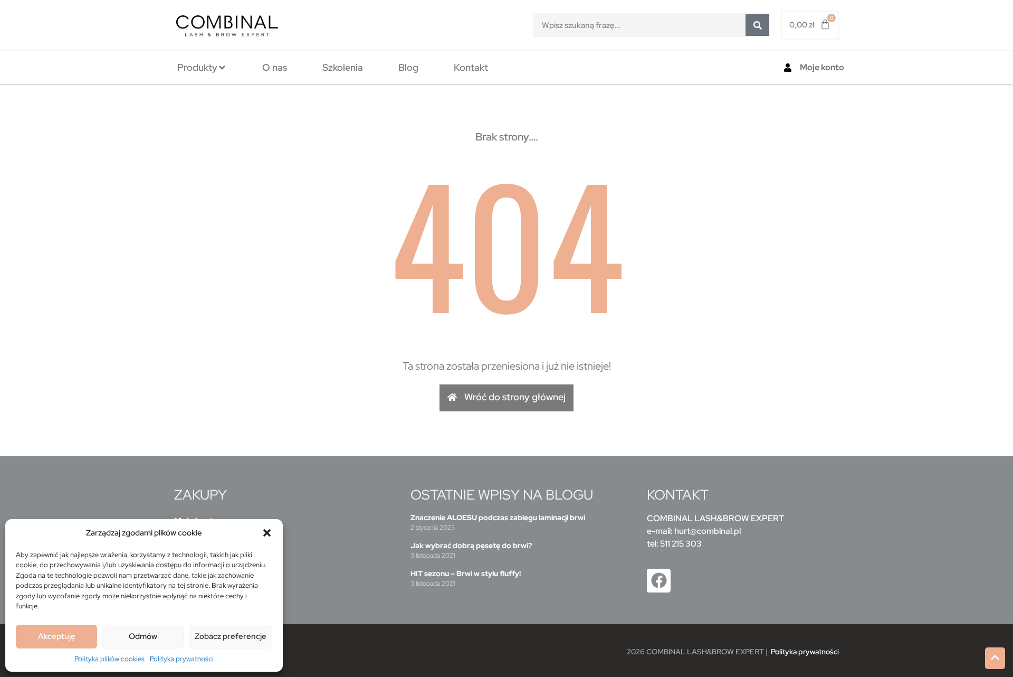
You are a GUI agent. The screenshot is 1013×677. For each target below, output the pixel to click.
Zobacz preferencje (230, 636)
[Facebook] (659, 581)
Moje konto (822, 67)
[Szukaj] (757, 25)
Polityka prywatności (182, 658)
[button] (267, 533)
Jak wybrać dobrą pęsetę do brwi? (471, 545)
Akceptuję (56, 636)
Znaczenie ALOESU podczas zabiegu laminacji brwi (497, 517)
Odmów (143, 636)
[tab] (202, 67)
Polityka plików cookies (109, 658)
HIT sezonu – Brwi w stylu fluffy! (465, 573)
